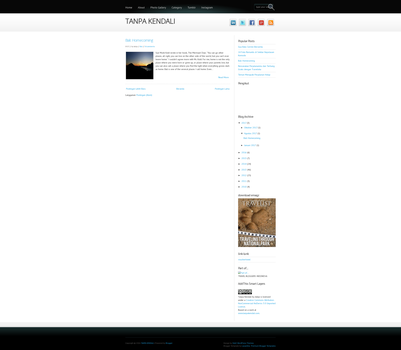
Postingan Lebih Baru (136, 88)
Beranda (180, 88)
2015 (244, 158)
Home (128, 7)
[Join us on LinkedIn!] (233, 22)
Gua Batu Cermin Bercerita (250, 46)
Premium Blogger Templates (263, 346)
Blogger (169, 343)
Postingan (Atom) (144, 95)
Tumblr (191, 7)
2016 (244, 152)
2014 (244, 163)
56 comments (150, 46)
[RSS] (270, 22)
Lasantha (246, 346)
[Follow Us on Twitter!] (242, 22)
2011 (244, 181)
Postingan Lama (222, 88)
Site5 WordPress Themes (243, 343)
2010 (244, 186)
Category (177, 7)
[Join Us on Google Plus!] (261, 22)
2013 (244, 169)
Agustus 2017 (251, 133)
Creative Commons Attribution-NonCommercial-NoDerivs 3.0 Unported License (257, 303)
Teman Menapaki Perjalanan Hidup (254, 74)
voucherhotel (244, 259)
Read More (223, 77)
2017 (244, 122)
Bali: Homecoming (139, 40)
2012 (244, 175)
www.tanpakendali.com (248, 313)
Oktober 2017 (251, 127)
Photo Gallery (158, 7)
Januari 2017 (250, 145)
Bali (141, 46)
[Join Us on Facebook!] (252, 22)
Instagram (207, 7)
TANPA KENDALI (150, 20)
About (141, 7)
